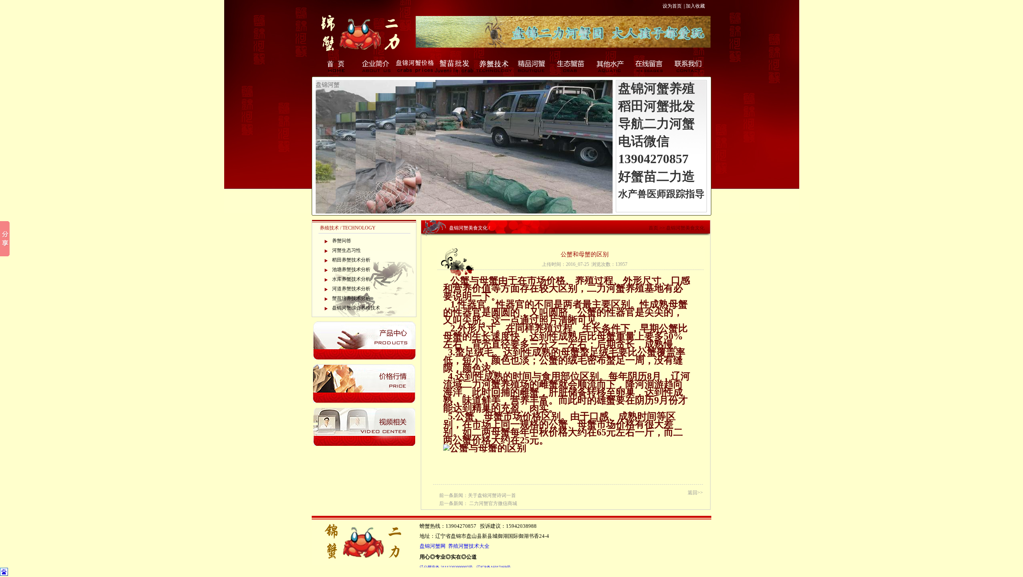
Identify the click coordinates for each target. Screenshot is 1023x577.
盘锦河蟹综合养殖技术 (356, 308)
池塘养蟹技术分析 (351, 269)
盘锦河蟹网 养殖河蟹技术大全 (455, 546)
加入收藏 (695, 6)
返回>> (695, 492)
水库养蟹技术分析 (351, 279)
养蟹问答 (341, 241)
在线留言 (649, 66)
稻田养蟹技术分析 (351, 260)
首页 (336, 66)
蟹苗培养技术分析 (351, 298)
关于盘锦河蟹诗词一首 (492, 495)
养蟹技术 (493, 66)
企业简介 (375, 66)
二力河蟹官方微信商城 (493, 503)
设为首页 (672, 6)
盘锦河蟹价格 (414, 66)
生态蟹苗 (571, 66)
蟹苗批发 (454, 66)
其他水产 (610, 66)
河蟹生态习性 (346, 250)
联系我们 (689, 66)
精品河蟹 (532, 66)
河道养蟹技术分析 (351, 288)
